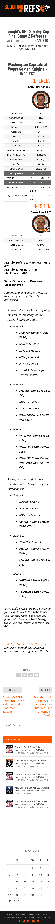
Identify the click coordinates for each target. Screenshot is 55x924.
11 (47, 874)
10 (40, 874)
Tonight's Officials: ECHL (37, 753)
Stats (44, 914)
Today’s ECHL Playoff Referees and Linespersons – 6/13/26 (31, 775)
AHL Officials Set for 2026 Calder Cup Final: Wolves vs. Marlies (32, 789)
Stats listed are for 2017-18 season (25, 644)
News (30, 46)
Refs (31, 914)
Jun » (16, 900)
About (39, 917)
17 (40, 881)
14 (17, 881)
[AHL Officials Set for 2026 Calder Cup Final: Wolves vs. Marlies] (9, 790)
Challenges (29, 917)
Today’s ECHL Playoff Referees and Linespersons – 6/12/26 (31, 802)
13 (9, 881)
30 (32, 895)
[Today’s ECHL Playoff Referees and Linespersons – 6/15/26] (9, 749)
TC (45, 917)
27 (9, 895)
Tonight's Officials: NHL (33, 47)
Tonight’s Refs (12, 914)
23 (32, 888)
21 (17, 888)
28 (17, 895)
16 (32, 881)
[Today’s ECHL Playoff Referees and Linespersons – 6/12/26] (9, 803)
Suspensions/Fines (13, 917)
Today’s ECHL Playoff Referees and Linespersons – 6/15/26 (31, 748)
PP (50, 917)
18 (47, 881)
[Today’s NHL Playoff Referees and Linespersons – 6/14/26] (9, 762)
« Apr (9, 900)
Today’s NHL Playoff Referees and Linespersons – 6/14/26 (30, 762)
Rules (37, 914)
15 (25, 881)
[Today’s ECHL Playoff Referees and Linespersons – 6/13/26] (9, 776)
